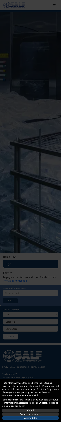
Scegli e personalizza (30, 414)
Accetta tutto (30, 418)
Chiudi (30, 410)
